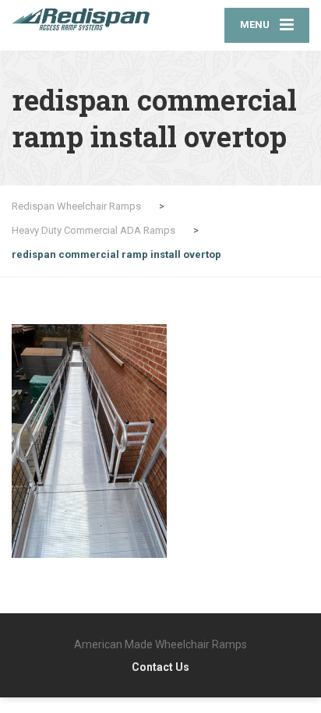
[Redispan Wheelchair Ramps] (86, 19)
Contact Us (160, 667)
